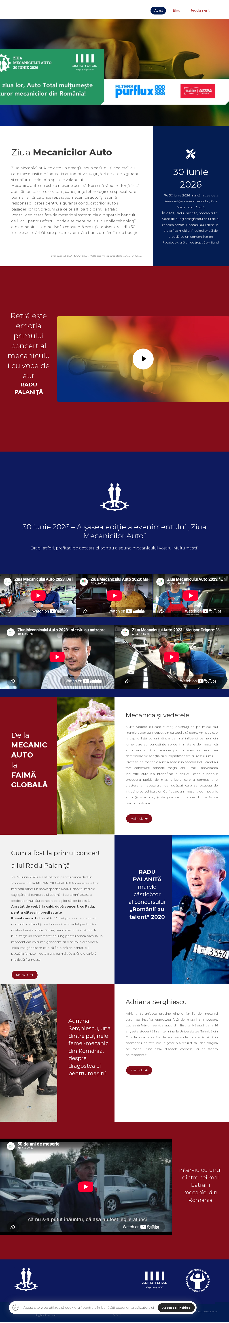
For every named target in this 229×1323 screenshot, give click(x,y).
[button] (24, 975)
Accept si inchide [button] (176, 1307)
